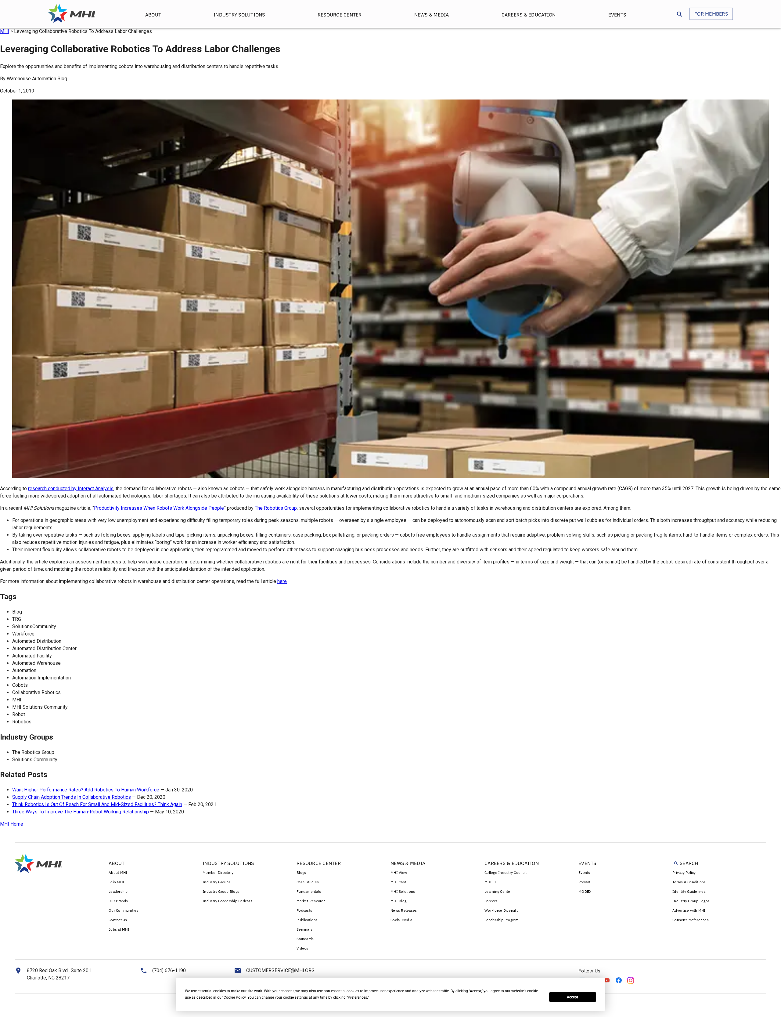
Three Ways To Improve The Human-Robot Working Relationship (80, 812)
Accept (572, 997)
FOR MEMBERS (711, 14)
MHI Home (11, 824)
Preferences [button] (357, 997)
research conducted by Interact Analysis (70, 488)
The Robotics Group (276, 508)
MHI (4, 31)
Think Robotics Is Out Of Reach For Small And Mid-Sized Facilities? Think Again (97, 804)
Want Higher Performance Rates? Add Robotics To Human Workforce (85, 790)
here (282, 581)
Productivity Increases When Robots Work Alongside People (159, 508)
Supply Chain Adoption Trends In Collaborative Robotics (71, 797)
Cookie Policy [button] (235, 997)
